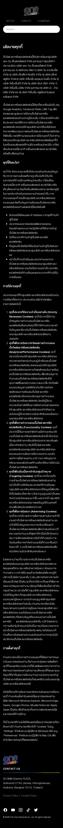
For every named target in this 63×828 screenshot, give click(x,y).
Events (26, 21)
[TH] (57, 21)
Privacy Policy (10, 795)
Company (44, 21)
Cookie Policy (29, 795)
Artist (10, 21)
